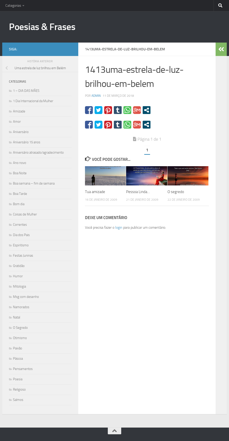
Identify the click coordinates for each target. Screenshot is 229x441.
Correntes (20, 225)
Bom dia (18, 204)
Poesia (17, 379)
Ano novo (19, 163)
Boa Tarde (20, 194)
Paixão (17, 348)
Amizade (19, 111)
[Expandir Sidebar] (221, 49)
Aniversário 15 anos (26, 142)
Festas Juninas (23, 256)
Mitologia (19, 286)
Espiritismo (21, 245)
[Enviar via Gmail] (137, 110)
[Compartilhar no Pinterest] (108, 110)
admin (96, 96)
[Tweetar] (98, 110)
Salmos (18, 400)
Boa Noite (20, 173)
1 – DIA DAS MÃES (26, 91)
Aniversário (21, 132)
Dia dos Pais (21, 235)
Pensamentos (23, 369)
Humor (18, 276)
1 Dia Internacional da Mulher (33, 101)
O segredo (176, 191)
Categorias (13, 5)
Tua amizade (95, 191)
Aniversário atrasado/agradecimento (38, 153)
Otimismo (20, 338)
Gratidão (19, 266)
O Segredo (20, 328)
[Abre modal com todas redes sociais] (147, 110)
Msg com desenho (26, 297)
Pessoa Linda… (138, 191)
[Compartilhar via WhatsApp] (127, 110)
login (118, 227)
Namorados (21, 307)
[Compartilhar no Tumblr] (118, 110)
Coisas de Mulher (25, 214)
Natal (16, 317)
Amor (17, 122)
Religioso (19, 389)
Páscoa (18, 359)
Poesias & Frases (42, 26)
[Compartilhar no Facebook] (89, 110)
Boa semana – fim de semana (34, 183)
